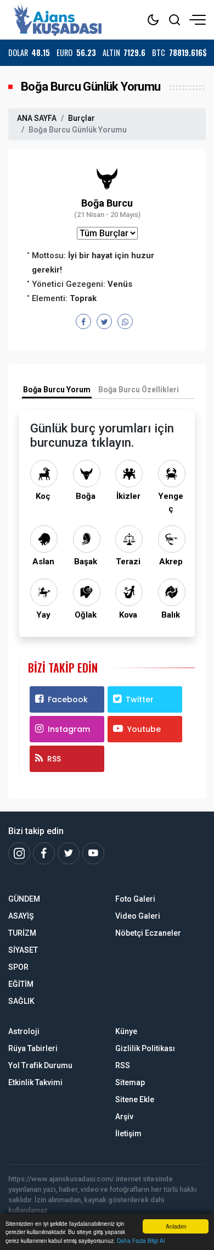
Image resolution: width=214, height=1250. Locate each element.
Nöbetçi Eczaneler (148, 933)
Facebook (68, 699)
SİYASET (23, 950)
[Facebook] (44, 853)
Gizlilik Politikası (145, 1048)
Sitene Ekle (134, 1099)
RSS (54, 758)
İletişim (128, 1133)
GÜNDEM (24, 899)
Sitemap (130, 1082)
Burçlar (81, 118)
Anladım (176, 1226)
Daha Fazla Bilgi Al (141, 1240)
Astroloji (24, 1031)
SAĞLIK (21, 1001)
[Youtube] (93, 853)
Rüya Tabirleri (33, 1048)
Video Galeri (137, 916)
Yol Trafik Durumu (40, 1065)
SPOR (18, 967)
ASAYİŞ (20, 916)
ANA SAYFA (37, 118)
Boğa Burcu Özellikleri (138, 389)
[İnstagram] (19, 853)
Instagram (69, 729)
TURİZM (22, 933)
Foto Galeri (135, 899)
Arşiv (124, 1116)
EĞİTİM (20, 984)
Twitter (140, 699)
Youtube (144, 729)
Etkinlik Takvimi (35, 1082)
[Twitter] (69, 853)
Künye (126, 1031)
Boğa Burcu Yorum (57, 389)
